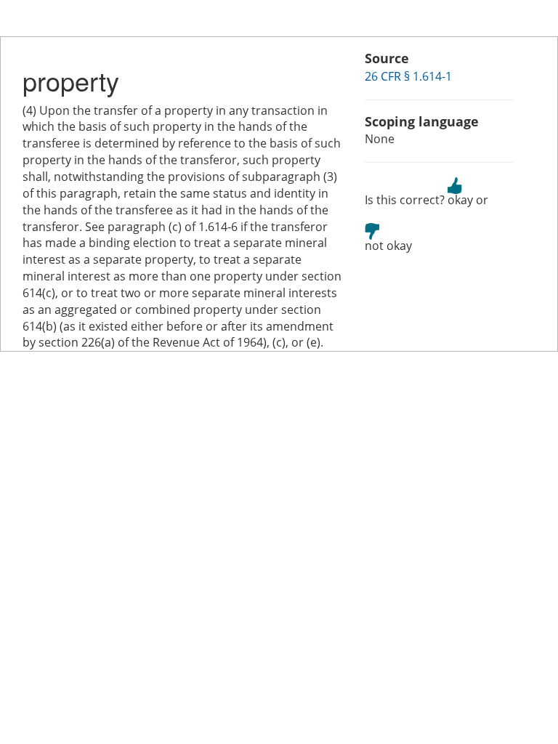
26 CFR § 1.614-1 (408, 76)
